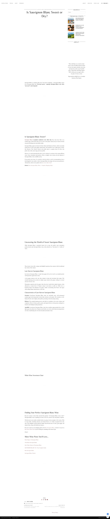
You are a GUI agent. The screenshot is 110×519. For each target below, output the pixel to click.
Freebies (21, 3)
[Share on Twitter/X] (29, 501)
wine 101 (41, 503)
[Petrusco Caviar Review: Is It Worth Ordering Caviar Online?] (71, 28)
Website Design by (104, 517)
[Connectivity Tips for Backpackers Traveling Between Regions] (71, 35)
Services (90, 3)
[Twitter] (101, 3)
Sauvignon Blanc (29, 503)
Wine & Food (5, 3)
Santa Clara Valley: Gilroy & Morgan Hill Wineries (55, 506)
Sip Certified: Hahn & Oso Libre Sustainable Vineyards (31, 506)
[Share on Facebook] (28, 501)
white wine (36, 503)
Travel (11, 3)
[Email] (106, 3)
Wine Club (96, 3)
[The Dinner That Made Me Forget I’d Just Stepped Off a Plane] (71, 21)
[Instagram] (43, 499)
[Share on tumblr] (32, 501)
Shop (16, 3)
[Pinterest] (104, 3)
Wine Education (48, 9)
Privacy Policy (55, 512)
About (84, 3)
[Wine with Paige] (55, 3)
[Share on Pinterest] (31, 501)
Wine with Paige (7, 517)
